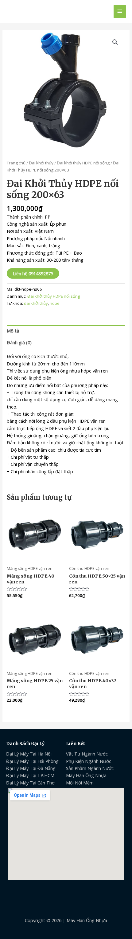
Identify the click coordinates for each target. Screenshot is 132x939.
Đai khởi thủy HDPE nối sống (83, 163)
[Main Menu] (120, 11)
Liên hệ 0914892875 (33, 273)
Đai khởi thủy (41, 163)
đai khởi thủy (36, 303)
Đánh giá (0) (19, 342)
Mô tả (13, 331)
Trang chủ (16, 163)
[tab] (66, 331)
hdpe (55, 303)
